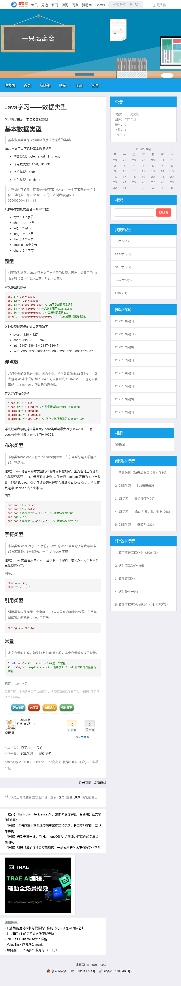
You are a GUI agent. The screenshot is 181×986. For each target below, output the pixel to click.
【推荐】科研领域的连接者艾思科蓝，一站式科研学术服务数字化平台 (52, 847)
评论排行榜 (125, 541)
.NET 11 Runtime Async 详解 (27, 939)
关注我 (34, 707)
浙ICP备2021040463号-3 (116, 971)
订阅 (78, 85)
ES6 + (121, 293)
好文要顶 (18, 707)
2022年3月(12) (125, 334)
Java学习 (21, 683)
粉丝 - (21, 724)
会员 (34, 4)
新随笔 (45, 85)
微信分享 (66, 707)
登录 (61, 797)
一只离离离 (38, 38)
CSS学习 (123, 254)
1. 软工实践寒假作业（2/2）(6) (136, 552)
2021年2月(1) (124, 412)
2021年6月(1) (124, 373)
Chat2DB (102, 4)
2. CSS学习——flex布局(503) (135, 485)
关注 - (31, 724)
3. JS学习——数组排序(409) (134, 498)
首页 (27, 85)
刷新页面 (85, 782)
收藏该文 (49, 707)
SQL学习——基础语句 (36, 753)
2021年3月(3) (124, 399)
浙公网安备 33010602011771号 (73, 971)
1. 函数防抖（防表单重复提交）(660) (140, 472)
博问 (65, 4)
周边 (44, 4)
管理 (94, 85)
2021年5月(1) (124, 386)
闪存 (75, 4)
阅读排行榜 (125, 461)
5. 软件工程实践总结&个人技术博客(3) (141, 604)
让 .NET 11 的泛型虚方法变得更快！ (32, 933)
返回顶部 (100, 782)
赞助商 (87, 4)
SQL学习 (123, 267)
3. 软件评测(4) (125, 578)
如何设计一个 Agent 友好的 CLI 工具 (32, 950)
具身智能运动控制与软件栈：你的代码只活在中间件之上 (45, 928)
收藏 (95, 761)
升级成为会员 (81, 737)
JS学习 (122, 241)
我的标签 (123, 229)
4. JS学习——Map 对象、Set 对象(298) (142, 511)
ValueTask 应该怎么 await (25, 944)
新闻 (54, 4)
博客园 (9, 85)
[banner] (17, 5)
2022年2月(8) (124, 347)
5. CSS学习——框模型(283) (134, 524)
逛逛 (77, 797)
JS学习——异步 (32, 747)
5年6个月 (130, 119)
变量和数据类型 (37, 119)
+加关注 (9, 732)
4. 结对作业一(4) (126, 591)
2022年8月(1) (124, 321)
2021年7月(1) (124, 360)
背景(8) (120, 444)
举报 (8, 768)
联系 (62, 85)
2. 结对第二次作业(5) (129, 565)
